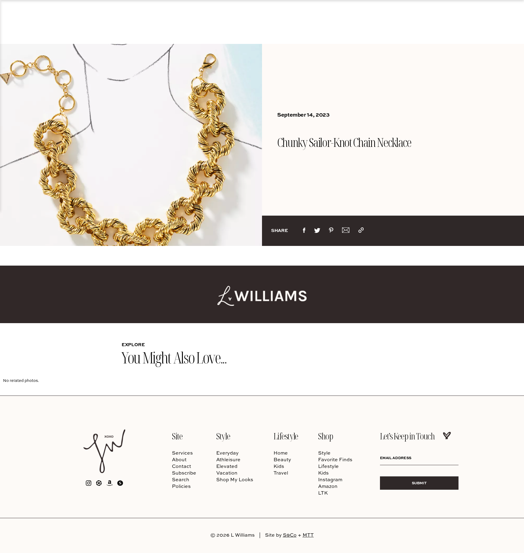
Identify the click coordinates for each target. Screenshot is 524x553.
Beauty (282, 459)
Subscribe (184, 472)
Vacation (226, 472)
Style (223, 436)
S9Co (290, 534)
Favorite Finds (335, 459)
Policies (181, 486)
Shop (325, 436)
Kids (279, 466)
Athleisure (228, 459)
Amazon (328, 486)
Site (177, 436)
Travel (281, 472)
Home (281, 452)
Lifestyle (286, 436)
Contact (181, 466)
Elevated (226, 466)
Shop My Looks (234, 479)
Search (180, 479)
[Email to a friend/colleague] (345, 231)
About (179, 459)
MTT (308, 534)
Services (182, 452)
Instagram (330, 479)
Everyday (227, 452)
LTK (323, 492)
